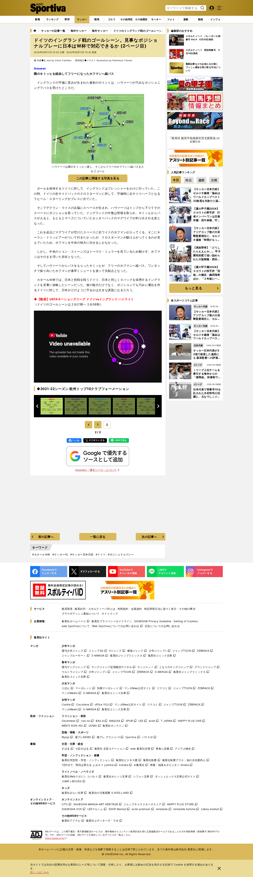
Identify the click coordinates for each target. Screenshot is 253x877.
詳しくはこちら (39, 872)
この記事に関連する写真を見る (97, 178)
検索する (202, 8)
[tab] (67, 19)
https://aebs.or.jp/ (56, 838)
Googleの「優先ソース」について (96, 469)
